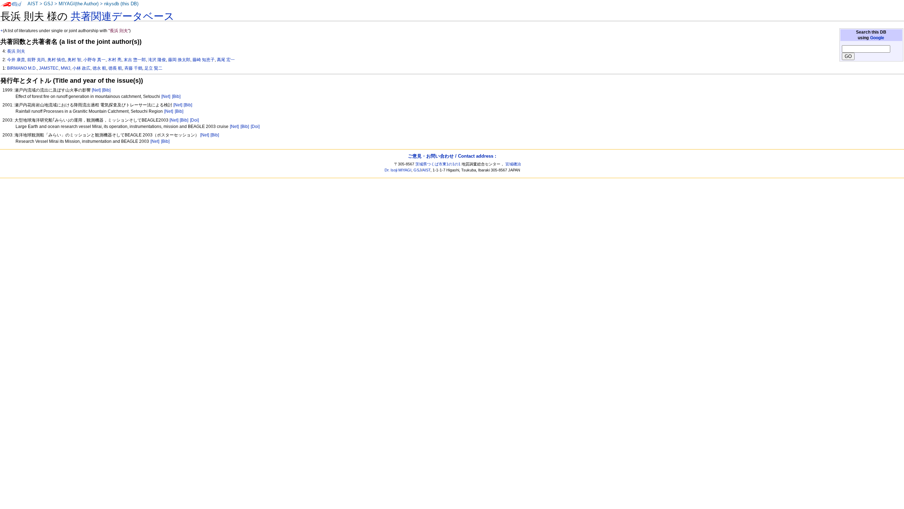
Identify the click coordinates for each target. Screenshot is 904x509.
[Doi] (194, 120)
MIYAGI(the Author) (79, 3)
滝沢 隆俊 (157, 59)
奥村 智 (74, 59)
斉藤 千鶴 (133, 68)
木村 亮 (114, 59)
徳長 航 (115, 68)
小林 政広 (81, 68)
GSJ (48, 3)
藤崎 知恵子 (203, 59)
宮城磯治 (513, 164)
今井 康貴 (16, 59)
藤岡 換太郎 (179, 59)
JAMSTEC (49, 68)
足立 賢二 (153, 68)
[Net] (96, 90)
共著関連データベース (122, 16)
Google (877, 37)
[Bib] (106, 90)
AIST (33, 3)
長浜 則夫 (16, 51)
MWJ (65, 68)
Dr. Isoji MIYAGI (398, 170)
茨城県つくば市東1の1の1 (437, 164)
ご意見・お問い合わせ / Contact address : (452, 156)
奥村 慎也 (56, 59)
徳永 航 (99, 68)
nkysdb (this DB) (121, 3)
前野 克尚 (36, 59)
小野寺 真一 (94, 59)
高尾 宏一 (226, 59)
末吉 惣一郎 (135, 59)
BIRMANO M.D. (22, 68)
